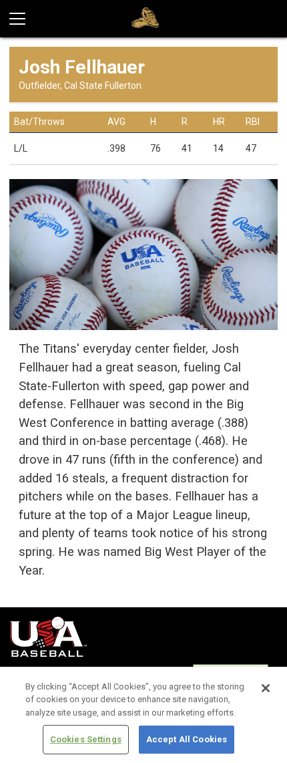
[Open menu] (22, 19)
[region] (143, 715)
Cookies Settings (85, 739)
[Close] (265, 688)
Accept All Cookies (186, 739)
